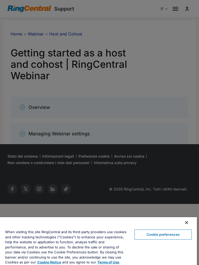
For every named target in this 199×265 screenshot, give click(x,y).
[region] (98, 241)
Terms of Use (108, 262)
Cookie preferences (163, 234)
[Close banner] (186, 222)
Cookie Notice (49, 262)
